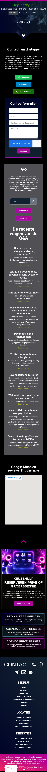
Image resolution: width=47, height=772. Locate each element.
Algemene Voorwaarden (23, 699)
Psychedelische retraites (23, 375)
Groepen (23, 9)
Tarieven (23, 690)
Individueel (6, 9)
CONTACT (17, 665)
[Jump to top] (23, 541)
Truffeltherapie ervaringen (23, 292)
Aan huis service (23, 717)
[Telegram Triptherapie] (16, 672)
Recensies (23, 693)
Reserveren (32, 13)
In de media (23, 702)
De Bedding (24, 723)
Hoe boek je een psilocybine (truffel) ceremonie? (23, 251)
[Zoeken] (33, 201)
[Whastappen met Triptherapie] (40, 664)
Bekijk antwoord (23, 265)
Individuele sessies (23, 738)
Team (23, 687)
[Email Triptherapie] (23, 672)
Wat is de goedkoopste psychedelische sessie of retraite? (24, 274)
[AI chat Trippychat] (31, 672)
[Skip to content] (23, 35)
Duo (15, 9)
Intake (22, 13)
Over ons (33, 9)
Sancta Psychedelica (23, 726)
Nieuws (42, 9)
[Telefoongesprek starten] (34, 664)
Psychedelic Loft (23, 720)
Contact (13, 13)
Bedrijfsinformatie (23, 696)
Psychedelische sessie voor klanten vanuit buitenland (23, 310)
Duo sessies (23, 741)
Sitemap (23, 705)
